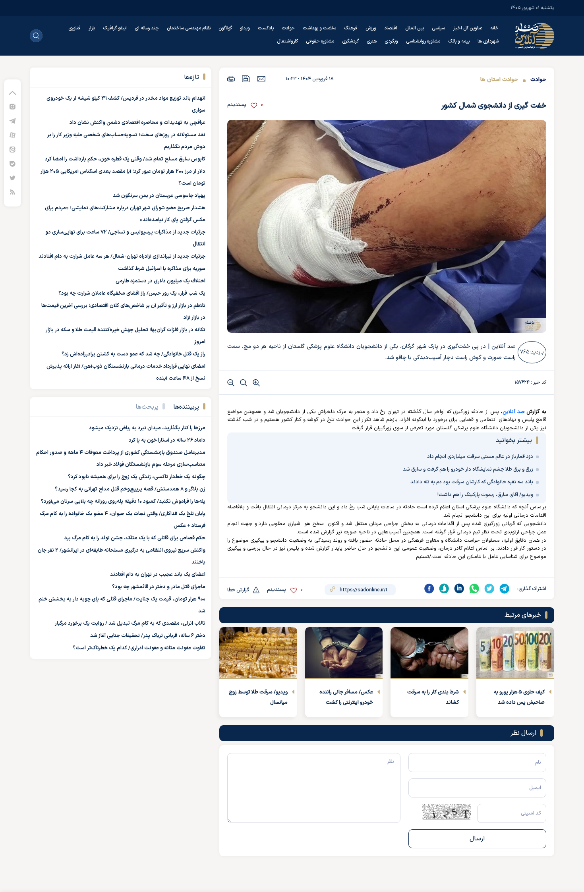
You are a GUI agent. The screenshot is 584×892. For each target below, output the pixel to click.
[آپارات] (12, 135)
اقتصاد (390, 28)
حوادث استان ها (499, 79)
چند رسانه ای (147, 28)
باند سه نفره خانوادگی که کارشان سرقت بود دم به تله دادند (471, 482)
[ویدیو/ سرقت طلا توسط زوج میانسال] (258, 653)
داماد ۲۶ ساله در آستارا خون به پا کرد (167, 440)
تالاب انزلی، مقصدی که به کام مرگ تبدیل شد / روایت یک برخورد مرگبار (130, 623)
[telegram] (504, 588)
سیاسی (438, 28)
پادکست (266, 28)
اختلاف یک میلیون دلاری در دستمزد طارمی (160, 281)
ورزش (370, 28)
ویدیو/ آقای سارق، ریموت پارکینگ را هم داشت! (485, 495)
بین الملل (414, 28)
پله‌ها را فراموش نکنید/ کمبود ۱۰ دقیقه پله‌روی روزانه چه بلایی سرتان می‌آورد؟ (123, 502)
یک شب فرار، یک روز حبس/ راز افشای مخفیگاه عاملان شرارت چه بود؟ (131, 293)
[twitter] (489, 588)
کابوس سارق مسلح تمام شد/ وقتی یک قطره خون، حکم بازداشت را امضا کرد (125, 159)
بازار (92, 28)
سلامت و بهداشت (319, 28)
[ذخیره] (246, 78)
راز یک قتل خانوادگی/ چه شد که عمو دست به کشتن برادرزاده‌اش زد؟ (133, 354)
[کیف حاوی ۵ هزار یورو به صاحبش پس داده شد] (515, 653)
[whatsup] (474, 588)
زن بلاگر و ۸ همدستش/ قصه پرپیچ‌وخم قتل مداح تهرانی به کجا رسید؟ (130, 489)
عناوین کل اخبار (467, 28)
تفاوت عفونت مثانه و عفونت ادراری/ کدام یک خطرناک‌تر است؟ (139, 648)
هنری (372, 41)
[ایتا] (12, 149)
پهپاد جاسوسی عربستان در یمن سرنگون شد (159, 196)
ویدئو (245, 28)
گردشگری (350, 41)
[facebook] (429, 588)
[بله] (12, 163)
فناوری (74, 28)
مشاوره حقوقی (320, 41)
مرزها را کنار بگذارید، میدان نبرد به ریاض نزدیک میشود (147, 428)
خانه (494, 28)
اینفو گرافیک (115, 28)
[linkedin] (459, 588)
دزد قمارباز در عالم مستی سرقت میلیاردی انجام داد (480, 457)
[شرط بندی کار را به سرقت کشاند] (429, 653)
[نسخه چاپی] (231, 78)
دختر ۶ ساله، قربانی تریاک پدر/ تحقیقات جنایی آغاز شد (147, 636)
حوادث (288, 28)
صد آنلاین (514, 412)
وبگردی (391, 41)
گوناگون (225, 28)
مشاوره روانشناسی (423, 41)
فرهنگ (351, 28)
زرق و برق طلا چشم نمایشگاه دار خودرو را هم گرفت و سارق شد (468, 469)
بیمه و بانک (459, 41)
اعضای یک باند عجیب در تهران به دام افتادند (157, 575)
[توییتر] (12, 178)
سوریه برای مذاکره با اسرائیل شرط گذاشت (161, 269)
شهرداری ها (488, 41)
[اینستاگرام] (12, 106)
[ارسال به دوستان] (261, 78)
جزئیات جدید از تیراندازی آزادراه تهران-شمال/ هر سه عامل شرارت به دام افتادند (122, 257)
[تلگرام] (12, 121)
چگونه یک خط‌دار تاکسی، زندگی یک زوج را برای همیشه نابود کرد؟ (136, 477)
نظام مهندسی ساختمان (189, 28)
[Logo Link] (534, 36)
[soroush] (444, 588)
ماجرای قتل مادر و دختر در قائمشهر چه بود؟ (158, 587)
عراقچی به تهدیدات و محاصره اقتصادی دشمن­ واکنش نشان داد (137, 123)
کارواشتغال (287, 41)
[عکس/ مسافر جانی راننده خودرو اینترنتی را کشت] (344, 653)
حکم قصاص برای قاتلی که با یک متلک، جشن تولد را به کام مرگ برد (134, 538)
